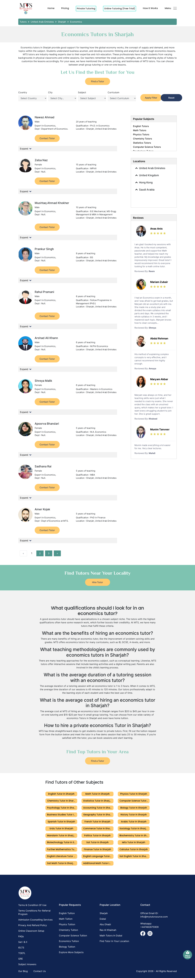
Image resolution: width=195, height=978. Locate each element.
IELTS (21, 947)
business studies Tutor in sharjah (62, 814)
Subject (82, 92)
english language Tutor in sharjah (98, 856)
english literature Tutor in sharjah (62, 856)
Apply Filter (151, 97)
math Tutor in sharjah (97, 793)
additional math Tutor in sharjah (98, 863)
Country (22, 92)
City (50, 92)
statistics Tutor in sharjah (97, 800)
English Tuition (67, 913)
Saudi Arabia (146, 189)
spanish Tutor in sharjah (61, 821)
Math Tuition (65, 918)
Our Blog (23, 971)
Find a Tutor (97, 81)
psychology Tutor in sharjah (62, 807)
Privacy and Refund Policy (32, 925)
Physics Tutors (141, 134)
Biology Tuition (67, 946)
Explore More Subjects (71, 952)
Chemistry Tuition (68, 930)
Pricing (65, 8)
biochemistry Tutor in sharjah (134, 835)
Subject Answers (27, 964)
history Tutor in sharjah (133, 814)
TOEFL (21, 953)
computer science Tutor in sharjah (134, 800)
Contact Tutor (47, 138)
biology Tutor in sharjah (133, 807)
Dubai (103, 918)
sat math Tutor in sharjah (61, 863)
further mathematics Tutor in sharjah (62, 849)
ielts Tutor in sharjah (133, 842)
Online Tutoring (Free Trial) (119, 8)
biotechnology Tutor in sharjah (62, 842)
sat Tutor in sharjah (97, 842)
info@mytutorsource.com (154, 916)
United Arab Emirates (152, 168)
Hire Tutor (97, 582)
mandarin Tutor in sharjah (61, 835)
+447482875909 (149, 927)
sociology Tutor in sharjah (134, 828)
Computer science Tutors (147, 146)
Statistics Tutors (142, 142)
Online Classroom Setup (31, 930)
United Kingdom (149, 175)
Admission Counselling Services (35, 919)
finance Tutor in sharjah (97, 849)
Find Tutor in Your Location (114, 941)
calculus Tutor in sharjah (133, 849)
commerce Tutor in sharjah (98, 828)
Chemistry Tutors (142, 138)
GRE (20, 958)
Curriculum (113, 92)
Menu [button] (168, 8)
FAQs (21, 936)
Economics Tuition (69, 941)
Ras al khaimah (108, 930)
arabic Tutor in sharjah (133, 821)
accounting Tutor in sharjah (98, 807)
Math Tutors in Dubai (111, 935)
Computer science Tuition (73, 935)
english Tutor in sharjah (61, 793)
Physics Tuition (67, 924)
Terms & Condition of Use (32, 905)
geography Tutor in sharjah (98, 814)
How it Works (150, 8)
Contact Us (39, 971)
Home (51, 8)
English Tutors (141, 126)
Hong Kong (146, 182)
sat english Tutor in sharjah (134, 856)
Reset (171, 97)
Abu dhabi (105, 924)
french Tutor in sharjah (97, 821)
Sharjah (104, 913)
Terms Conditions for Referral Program (34, 912)
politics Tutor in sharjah (97, 835)
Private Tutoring (86, 8)
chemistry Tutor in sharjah (62, 800)
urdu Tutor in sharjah (61, 828)
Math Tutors (139, 130)
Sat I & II (22, 942)
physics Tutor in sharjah (133, 793)
